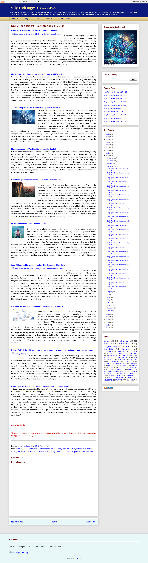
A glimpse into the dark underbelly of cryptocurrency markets (38, 306)
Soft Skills (130, 379)
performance (132, 375)
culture (128, 361)
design (121, 367)
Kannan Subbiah (26, 446)
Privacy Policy (64, 19)
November (110, 161)
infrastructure (23, 451)
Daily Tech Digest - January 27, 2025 (115, 92)
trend (127, 346)
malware (33, 451)
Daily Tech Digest (32, 8)
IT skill (134, 359)
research (123, 365)
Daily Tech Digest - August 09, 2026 (115, 98)
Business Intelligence (128, 373)
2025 (107, 137)
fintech (89, 449)
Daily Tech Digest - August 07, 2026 (115, 118)
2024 (107, 139)
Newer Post (17, 521)
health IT (133, 367)
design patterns (115, 375)
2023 (107, 142)
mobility (130, 377)
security (126, 349)
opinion (134, 365)
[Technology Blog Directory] (108, 388)
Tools (106, 343)
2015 (107, 319)
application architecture (113, 371)
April (109, 302)
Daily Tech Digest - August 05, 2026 (115, 108)
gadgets (111, 365)
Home (54, 521)
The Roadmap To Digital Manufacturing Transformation (35, 108)
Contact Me (49, 19)
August (109, 292)
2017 (107, 314)
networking (121, 351)
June (109, 297)
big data (108, 349)
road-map (60, 451)
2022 (107, 145)
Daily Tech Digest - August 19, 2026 (115, 121)
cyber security (56, 449)
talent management (72, 451)
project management (115, 369)
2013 (107, 325)
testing (122, 359)
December (110, 158)
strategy (124, 341)
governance (114, 361)
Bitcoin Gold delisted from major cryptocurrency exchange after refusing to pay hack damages (52, 350)
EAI (131, 380)
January (110, 311)
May (108, 300)
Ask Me (36, 19)
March (109, 305)
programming (110, 346)
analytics (107, 357)
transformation (87, 451)
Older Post (91, 521)
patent (125, 380)
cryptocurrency (44, 449)
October (110, 163)
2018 (107, 156)
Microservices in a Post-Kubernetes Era (28, 224)
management (108, 379)
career (19, 449)
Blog (26, 19)
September (111, 166)
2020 (107, 150)
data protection (69, 449)
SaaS (130, 369)
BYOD (110, 377)
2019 (107, 153)
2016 (107, 317)
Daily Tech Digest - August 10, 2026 (115, 105)
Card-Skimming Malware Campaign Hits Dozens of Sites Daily (38, 265)
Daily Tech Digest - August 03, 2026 (115, 115)
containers (32, 449)
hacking (14, 451)
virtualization (120, 377)
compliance (120, 363)
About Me (15, 19)
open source (127, 355)
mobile (111, 367)
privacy (52, 451)
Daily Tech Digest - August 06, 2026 (115, 102)
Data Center (112, 355)
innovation (107, 351)
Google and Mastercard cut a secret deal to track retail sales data (40, 386)
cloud (25, 449)
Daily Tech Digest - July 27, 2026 (114, 112)
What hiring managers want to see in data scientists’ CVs (36, 180)
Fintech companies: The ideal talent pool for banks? (33, 149)
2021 (107, 147)
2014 (107, 322)
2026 (107, 134)
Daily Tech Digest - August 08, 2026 (115, 95)
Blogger (79, 558)
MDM (118, 381)
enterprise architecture (128, 353)
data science (81, 449)
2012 (107, 328)
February (110, 308)
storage (106, 363)
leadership (124, 343)
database (133, 363)
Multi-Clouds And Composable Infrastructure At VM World (36, 74)
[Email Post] (48, 446)
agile (111, 353)
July (108, 294)
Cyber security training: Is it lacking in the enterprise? (35, 30)
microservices (43, 451)
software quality (109, 381)
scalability (119, 379)
